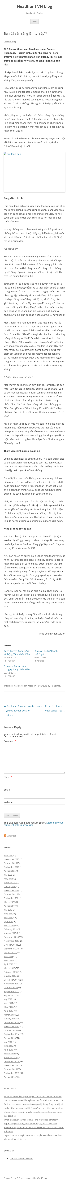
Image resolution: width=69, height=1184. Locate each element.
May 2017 (8, 1006)
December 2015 (11, 1061)
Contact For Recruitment (21, 1158)
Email (8, 789)
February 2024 (10, 882)
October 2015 (10, 1069)
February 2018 (10, 971)
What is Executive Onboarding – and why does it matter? (31, 1119)
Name (8, 777)
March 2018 (9, 968)
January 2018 (10, 975)
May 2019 (8, 917)
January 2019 (10, 933)
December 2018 (11, 937)
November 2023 (11, 890)
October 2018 (10, 944)
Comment (10, 741)
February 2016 (10, 1057)
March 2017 (9, 1014)
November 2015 (11, 1065)
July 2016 (8, 1041)
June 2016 (8, 1045)
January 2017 (10, 1018)
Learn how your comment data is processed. (33, 823)
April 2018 (8, 964)
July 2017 (8, 999)
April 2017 (8, 1010)
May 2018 (8, 960)
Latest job (11, 836)
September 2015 (11, 1073)
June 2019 (8, 913)
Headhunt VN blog (34, 6)
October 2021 (10, 894)
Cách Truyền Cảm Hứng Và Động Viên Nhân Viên (17, 652)
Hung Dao (55, 685)
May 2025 (8, 878)
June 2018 (8, 956)
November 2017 (11, 983)
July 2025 (8, 874)
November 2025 (11, 859)
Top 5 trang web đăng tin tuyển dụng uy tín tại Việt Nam (30, 1123)
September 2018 (11, 948)
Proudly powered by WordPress (33, 1178)
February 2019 (10, 929)
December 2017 (11, 979)
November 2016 (11, 1026)
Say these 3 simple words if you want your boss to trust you (19, 711)
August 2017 (10, 995)
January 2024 (10, 886)
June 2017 (8, 1003)
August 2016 (10, 1038)
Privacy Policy (10, 1178)
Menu (34, 21)
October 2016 (10, 1030)
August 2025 (10, 870)
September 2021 (11, 898)
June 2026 (8, 855)
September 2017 (11, 991)
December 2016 (11, 1022)
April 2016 (8, 1049)
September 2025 (11, 867)
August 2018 (10, 952)
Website (8, 802)
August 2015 (10, 1076)
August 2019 (10, 905)
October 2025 (10, 863)
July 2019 (8, 909)
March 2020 (9, 902)
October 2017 (10, 987)
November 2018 (11, 940)
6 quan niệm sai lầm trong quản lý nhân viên (17, 668)
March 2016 (9, 1053)
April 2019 (8, 921)
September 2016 (11, 1034)
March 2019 (9, 925)
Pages (30, 685)
